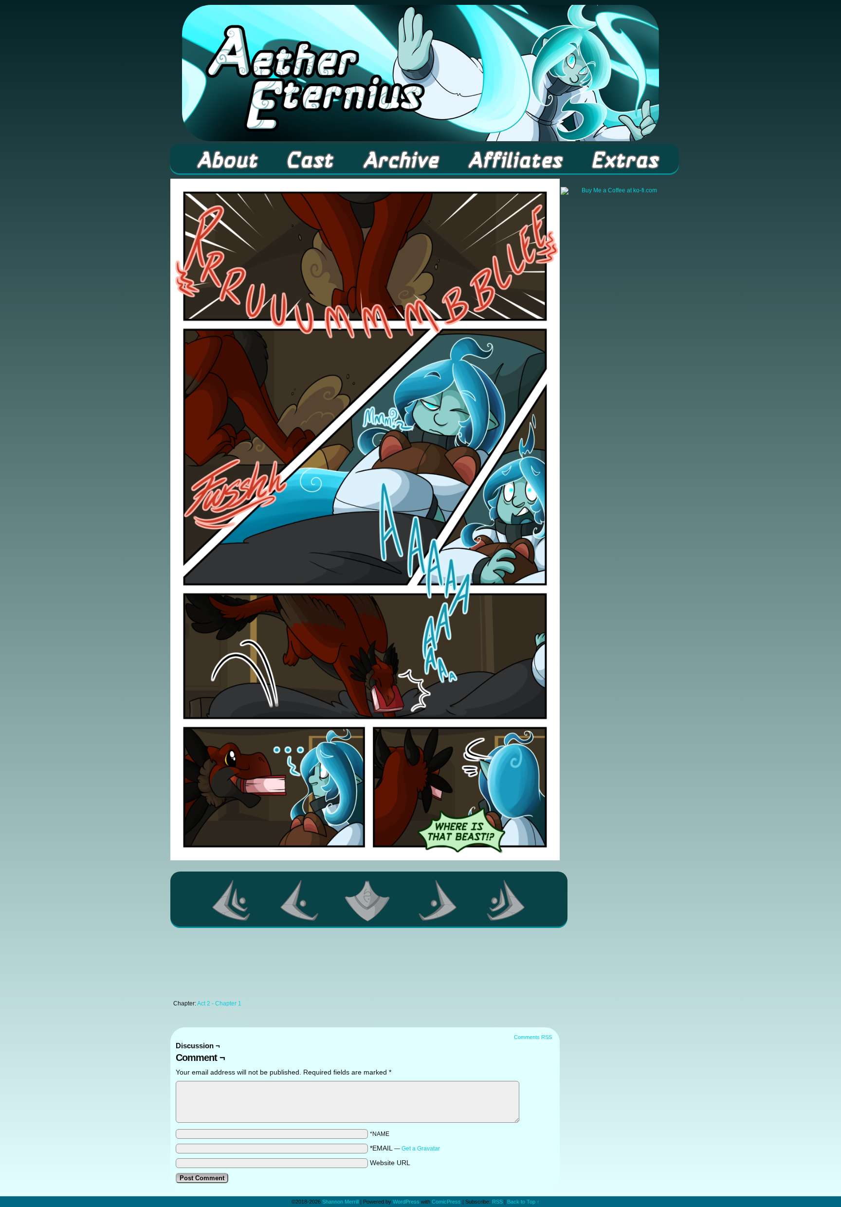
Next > (438, 900)
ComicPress (446, 1202)
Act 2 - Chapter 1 (219, 1003)
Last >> (506, 900)
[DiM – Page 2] (365, 858)
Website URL (390, 1163)
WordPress (406, 1202)
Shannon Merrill (340, 1202)
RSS (497, 1202)
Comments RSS (533, 1037)
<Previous (299, 900)
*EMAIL (405, 1148)
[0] (369, 900)
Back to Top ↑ (523, 1202)
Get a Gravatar (421, 1148)
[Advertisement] (365, 966)
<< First (231, 900)
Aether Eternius (420, 73)
